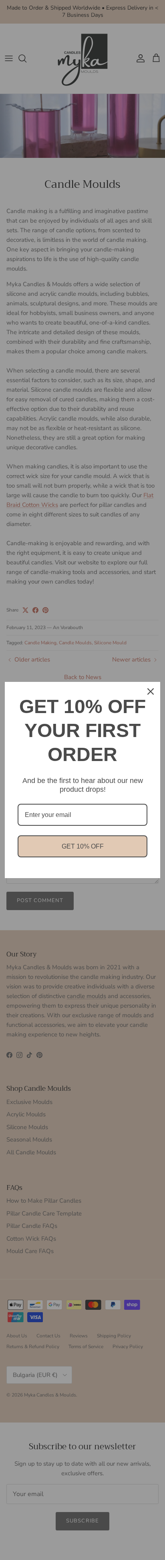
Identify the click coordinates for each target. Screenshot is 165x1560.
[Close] (150, 691)
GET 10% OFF (83, 846)
